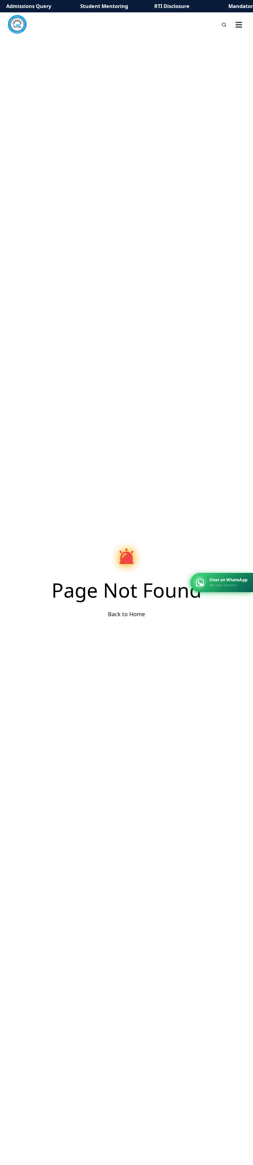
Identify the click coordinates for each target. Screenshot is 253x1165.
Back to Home (126, 614)
